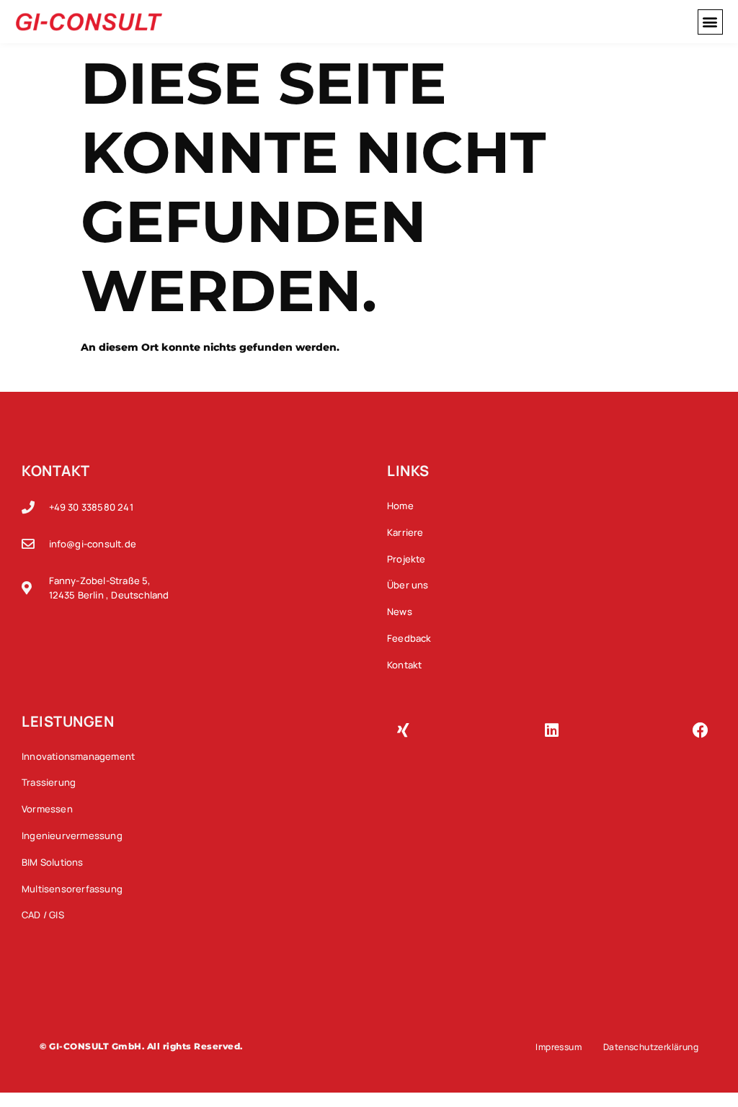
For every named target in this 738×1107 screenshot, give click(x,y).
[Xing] (403, 730)
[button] (710, 22)
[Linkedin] (552, 730)
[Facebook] (700, 730)
